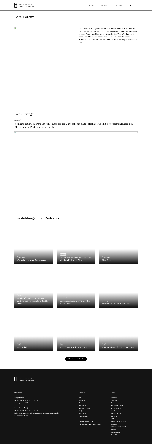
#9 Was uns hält (116, 413)
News (91, 5)
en (130, 5)
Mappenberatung (84, 408)
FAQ (80, 411)
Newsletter (82, 405)
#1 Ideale (114, 435)
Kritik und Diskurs (117, 405)
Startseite (114, 397)
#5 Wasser (114, 424)
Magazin (118, 5)
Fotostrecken (115, 403)
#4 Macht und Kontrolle (118, 427)
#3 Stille (113, 429)
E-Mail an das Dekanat (21, 416)
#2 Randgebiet (115, 432)
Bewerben (82, 403)
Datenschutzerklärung (86, 421)
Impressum (82, 419)
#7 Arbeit (114, 419)
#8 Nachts (114, 416)
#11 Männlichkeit (116, 408)
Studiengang (82, 392)
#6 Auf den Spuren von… (119, 421)
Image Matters (83, 416)
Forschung (82, 413)
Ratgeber (114, 400)
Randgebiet (17, 120)
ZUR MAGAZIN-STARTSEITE (76, 358)
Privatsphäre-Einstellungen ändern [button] (90, 424)
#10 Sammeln (115, 411)
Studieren (104, 5)
